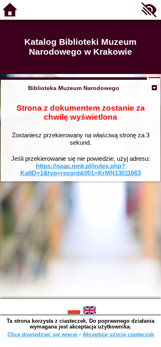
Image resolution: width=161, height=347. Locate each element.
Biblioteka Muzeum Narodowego (73, 88)
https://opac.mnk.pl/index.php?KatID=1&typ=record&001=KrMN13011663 (80, 169)
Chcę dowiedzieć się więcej (42, 334)
